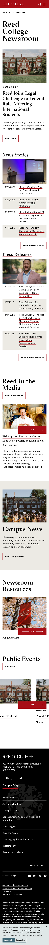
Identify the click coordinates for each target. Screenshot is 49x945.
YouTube (29, 876)
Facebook (40, 876)
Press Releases (17, 254)
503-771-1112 (9, 770)
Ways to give (9, 827)
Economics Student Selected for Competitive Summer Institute (31, 231)
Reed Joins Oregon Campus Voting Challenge (29, 203)
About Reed (9, 798)
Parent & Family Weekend (17, 716)
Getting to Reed (12, 778)
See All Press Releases (32, 358)
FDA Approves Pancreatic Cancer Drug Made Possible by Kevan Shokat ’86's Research (23, 440)
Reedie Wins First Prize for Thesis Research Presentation (30, 190)
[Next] (39, 430)
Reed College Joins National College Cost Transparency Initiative (31, 305)
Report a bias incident (12, 895)
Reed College (13, 4)
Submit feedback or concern (15, 885)
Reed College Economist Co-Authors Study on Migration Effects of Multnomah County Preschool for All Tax (31, 321)
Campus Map (10, 785)
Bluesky (45, 876)
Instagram (34, 876)
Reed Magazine (10, 833)
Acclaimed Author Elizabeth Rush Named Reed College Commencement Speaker (30, 340)
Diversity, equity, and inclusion (18, 839)
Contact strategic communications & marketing (21, 818)
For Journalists (11, 637)
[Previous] (25, 430)
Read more (10, 139)
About (11, 12)
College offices (10, 810)
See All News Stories (33, 246)
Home (5, 12)
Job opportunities (12, 804)
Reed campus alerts (13, 852)
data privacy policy (34, 935)
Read (14, 557)
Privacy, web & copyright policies (17, 888)
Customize (20, 940)
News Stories (16, 155)
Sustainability (9, 846)
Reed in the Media (14, 396)
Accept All (8, 940)
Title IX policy (9, 892)
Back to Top (36, 865)
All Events (10, 667)
